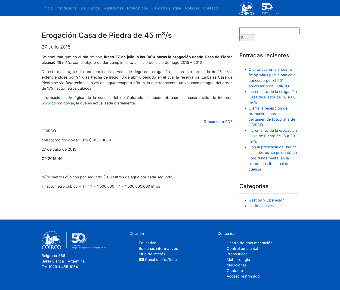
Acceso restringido (243, 276)
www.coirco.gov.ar (58, 103)
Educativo (147, 243)
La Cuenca (90, 8)
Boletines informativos (158, 248)
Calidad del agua (166, 8)
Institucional (66, 8)
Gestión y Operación (266, 200)
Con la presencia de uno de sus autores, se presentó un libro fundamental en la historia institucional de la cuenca (273, 158)
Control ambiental (242, 248)
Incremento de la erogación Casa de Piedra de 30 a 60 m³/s (273, 97)
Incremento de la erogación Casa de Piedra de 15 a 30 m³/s (273, 136)
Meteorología (238, 259)
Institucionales (261, 205)
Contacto (211, 8)
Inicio (48, 8)
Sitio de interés (152, 254)
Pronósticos (137, 8)
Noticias (192, 8)
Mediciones (113, 8)
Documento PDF (218, 121)
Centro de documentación (249, 243)
